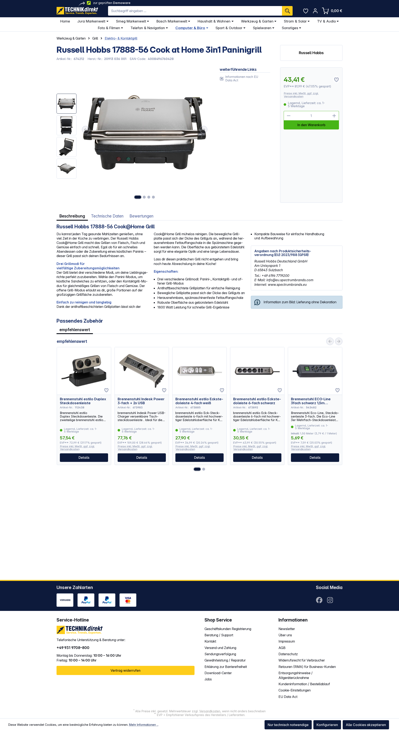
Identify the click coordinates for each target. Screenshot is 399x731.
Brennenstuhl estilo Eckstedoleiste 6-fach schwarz (257, 401)
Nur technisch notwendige (288, 725)
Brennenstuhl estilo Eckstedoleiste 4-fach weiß (199, 401)
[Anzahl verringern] (288, 116)
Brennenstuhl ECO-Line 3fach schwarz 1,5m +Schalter (311, 401)
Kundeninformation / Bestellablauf (304, 684)
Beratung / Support (218, 635)
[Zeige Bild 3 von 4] (148, 197)
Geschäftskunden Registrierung (227, 629)
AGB (282, 648)
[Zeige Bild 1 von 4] (137, 197)
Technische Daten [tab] (107, 216)
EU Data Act (287, 697)
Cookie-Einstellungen (294, 690)
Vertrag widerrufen (125, 670)
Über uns (285, 635)
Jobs (208, 679)
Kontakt (210, 641)
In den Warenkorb (311, 125)
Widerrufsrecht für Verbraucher (301, 660)
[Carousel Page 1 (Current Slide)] (197, 469)
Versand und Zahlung (220, 648)
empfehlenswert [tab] (74, 329)
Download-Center (218, 673)
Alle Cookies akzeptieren (366, 725)
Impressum (286, 641)
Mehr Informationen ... (144, 724)
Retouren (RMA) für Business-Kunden (307, 667)
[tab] (72, 216)
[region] (133, 135)
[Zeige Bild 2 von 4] (144, 197)
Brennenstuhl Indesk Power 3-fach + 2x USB (141, 401)
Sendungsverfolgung (220, 654)
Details (84, 457)
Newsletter (286, 629)
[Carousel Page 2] (203, 469)
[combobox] (195, 11)
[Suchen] (287, 11)
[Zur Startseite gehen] (77, 11)
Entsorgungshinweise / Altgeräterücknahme (295, 675)
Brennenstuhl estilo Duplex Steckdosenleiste (83, 401)
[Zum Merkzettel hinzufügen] (106, 390)
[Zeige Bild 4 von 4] (153, 197)
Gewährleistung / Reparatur (225, 660)
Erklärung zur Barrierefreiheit (225, 667)
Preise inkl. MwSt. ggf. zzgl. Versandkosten (301, 95)
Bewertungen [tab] (141, 216)
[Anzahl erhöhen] (334, 116)
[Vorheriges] (85, 129)
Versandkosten (209, 711)
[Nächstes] (203, 129)
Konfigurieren (327, 725)
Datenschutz (288, 654)
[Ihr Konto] (315, 11)
